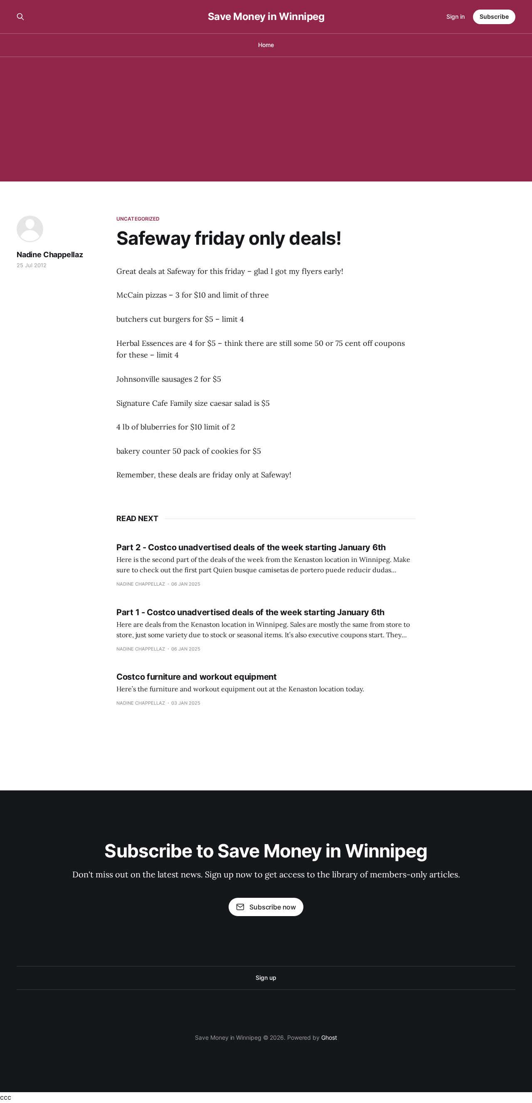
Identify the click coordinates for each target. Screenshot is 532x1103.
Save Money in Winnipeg (266, 17)
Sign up (266, 977)
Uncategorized (138, 219)
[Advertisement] (266, 119)
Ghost (329, 1037)
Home (266, 44)
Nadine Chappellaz (50, 254)
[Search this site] (20, 16)
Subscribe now (272, 907)
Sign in (455, 16)
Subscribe (494, 16)
